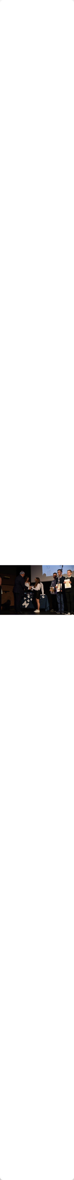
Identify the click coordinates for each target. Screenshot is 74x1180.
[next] (67, 584)
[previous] (7, 584)
